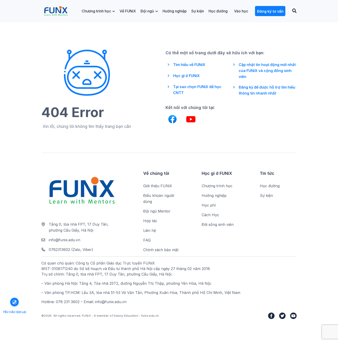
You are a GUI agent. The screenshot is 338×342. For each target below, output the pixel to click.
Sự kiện (197, 11)
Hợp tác (150, 220)
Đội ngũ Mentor (157, 211)
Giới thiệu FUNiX (157, 186)
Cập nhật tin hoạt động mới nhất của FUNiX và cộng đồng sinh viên (267, 70)
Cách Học (210, 215)
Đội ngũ (147, 11)
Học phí (209, 205)
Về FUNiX (128, 11)
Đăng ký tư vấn (270, 11)
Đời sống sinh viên (218, 224)
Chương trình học (96, 11)
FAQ (147, 240)
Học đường (218, 11)
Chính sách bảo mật (160, 249)
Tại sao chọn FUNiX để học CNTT (197, 89)
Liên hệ (149, 230)
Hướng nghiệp (175, 11)
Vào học (241, 11)
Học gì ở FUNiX (186, 75)
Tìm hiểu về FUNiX (189, 64)
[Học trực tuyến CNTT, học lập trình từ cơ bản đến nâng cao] (55, 11)
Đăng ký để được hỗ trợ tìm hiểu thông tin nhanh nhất (267, 90)
